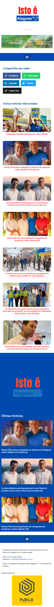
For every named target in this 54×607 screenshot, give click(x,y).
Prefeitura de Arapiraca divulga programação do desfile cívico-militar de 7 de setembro (27, 274)
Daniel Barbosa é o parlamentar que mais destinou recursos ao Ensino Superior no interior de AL (27, 348)
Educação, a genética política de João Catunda (27, 134)
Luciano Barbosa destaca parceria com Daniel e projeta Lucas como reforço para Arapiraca (27, 204)
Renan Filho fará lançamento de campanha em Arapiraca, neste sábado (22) (27, 239)
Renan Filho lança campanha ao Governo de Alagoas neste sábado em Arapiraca (27, 168)
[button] (27, 56)
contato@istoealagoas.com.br (21, 559)
